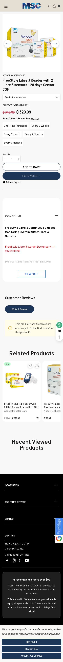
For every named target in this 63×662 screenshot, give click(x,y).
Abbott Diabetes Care (15, 410)
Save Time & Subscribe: (21, 118)
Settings (31, 642)
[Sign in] (54, 6)
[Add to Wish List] (30, 365)
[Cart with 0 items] (59, 6)
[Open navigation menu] (5, 6)
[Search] (49, 6)
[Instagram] (14, 560)
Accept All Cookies (31, 655)
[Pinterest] (20, 560)
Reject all (31, 648)
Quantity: (7, 154)
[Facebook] (7, 560)
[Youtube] (27, 560)
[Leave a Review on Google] (59, 530)
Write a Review (20, 309)
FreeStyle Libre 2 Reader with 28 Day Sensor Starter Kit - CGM (21, 405)
